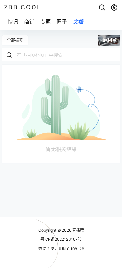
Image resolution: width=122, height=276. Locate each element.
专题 (45, 21)
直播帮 (77, 230)
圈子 (62, 21)
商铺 (29, 21)
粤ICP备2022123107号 (61, 239)
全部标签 (15, 40)
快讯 (13, 21)
